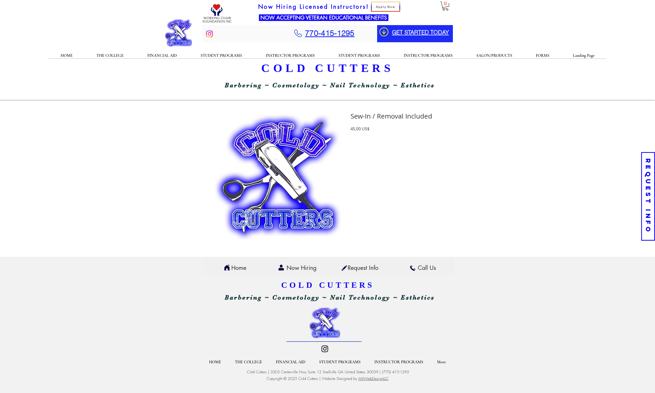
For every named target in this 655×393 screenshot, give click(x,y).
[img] (217, 22)
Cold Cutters (257, 372)
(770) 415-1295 (395, 372)
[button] (445, 6)
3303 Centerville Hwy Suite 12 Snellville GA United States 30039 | (326, 372)
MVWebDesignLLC (373, 378)
